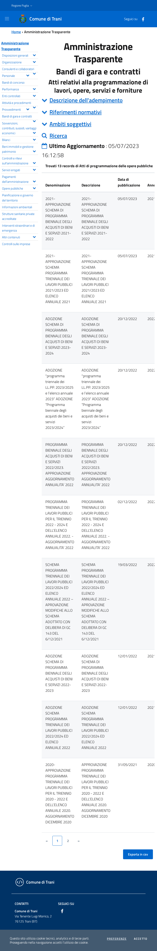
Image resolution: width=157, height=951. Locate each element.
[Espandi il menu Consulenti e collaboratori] (34, 73)
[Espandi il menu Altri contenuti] (34, 236)
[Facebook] (141, 18)
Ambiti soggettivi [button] (70, 123)
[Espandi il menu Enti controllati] (34, 95)
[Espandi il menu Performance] (34, 88)
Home (16, 32)
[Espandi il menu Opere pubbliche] (34, 187)
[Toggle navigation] (6, 18)
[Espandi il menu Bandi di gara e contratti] (34, 120)
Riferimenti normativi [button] (75, 112)
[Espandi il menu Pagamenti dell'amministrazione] (34, 180)
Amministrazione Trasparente (15, 46)
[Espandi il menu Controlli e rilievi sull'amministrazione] (34, 162)
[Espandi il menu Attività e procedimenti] (34, 107)
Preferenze (117, 938)
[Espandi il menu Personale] (27, 75)
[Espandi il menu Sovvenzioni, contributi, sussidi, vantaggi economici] (34, 132)
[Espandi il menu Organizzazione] (34, 61)
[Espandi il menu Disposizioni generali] (34, 54)
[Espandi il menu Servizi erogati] (34, 169)
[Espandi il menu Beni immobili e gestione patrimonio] (34, 150)
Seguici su (66, 903)
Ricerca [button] (58, 135)
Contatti (21, 903)
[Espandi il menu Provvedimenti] (27, 108)
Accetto (140, 938)
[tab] (98, 100)
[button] (22, 5)
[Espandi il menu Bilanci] (34, 139)
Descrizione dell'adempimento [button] (86, 100)
